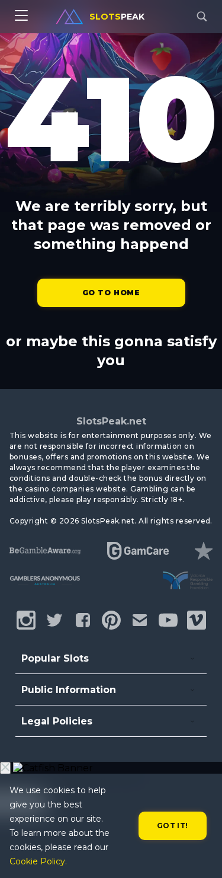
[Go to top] (199, 855)
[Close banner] (5, 768)
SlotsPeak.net (111, 421)
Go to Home (111, 292)
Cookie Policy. (38, 861)
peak (116, 16)
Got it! (172, 825)
